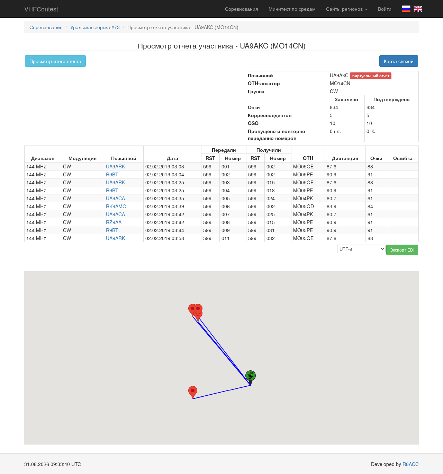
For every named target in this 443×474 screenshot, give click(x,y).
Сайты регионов (345, 8)
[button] (192, 310)
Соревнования (241, 8)
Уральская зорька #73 (95, 27)
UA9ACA (115, 198)
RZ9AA (113, 222)
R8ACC (411, 463)
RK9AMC (116, 206)
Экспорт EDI (402, 250)
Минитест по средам (292, 8)
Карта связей (399, 61)
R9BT (112, 174)
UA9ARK (115, 166)
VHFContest (41, 8)
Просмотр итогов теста (55, 61)
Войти (384, 8)
